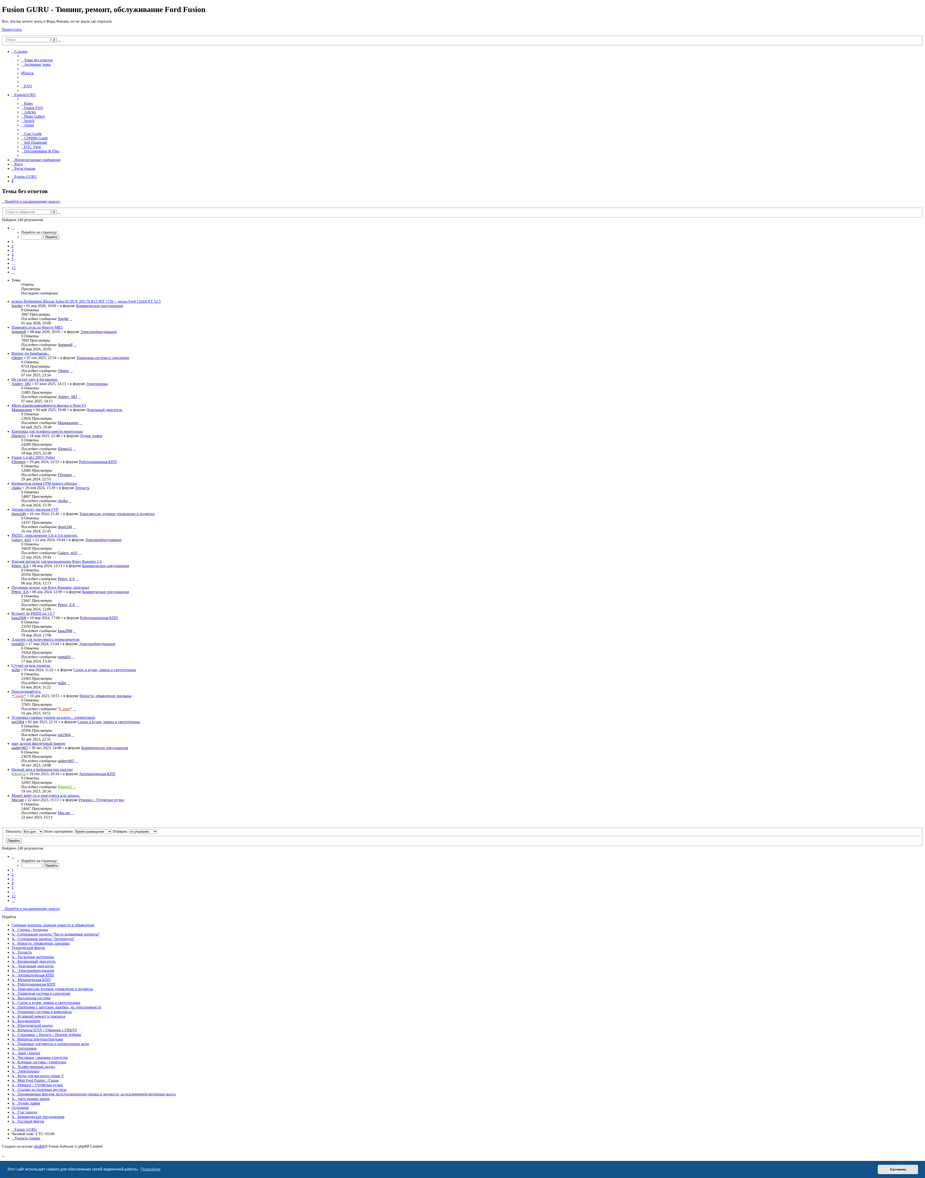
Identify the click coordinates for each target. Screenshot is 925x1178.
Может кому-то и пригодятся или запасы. (46, 795)
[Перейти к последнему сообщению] (71, 319)
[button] (13, 228)
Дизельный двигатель (104, 410)
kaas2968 (19, 618)
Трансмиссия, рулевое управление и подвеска (117, 514)
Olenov (17, 358)
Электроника (97, 384)
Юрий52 (19, 774)
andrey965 (20, 748)
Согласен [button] (898, 1169)
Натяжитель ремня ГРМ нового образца (44, 483)
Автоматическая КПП (97, 774)
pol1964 (18, 722)
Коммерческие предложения (99, 306)
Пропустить (12, 29)
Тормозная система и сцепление (102, 358)
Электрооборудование (98, 332)
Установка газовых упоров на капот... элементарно (53, 717)
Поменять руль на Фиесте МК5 (37, 327)
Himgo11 (19, 436)
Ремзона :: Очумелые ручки (101, 800)
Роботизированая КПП (98, 462)
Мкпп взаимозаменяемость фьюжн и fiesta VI (49, 405)
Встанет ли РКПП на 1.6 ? (33, 613)
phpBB (39, 1146)
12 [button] (13, 268)
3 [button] (12, 250)
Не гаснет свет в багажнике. (35, 379)
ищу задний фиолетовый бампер (38, 743)
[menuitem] (37, 60)
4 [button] (12, 255)
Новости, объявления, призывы (105, 696)
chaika (16, 488)
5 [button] (12, 259)
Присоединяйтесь (26, 691)
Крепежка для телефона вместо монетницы (47, 431)
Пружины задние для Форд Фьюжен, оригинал (50, 587)
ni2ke (16, 670)
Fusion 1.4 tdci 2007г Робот (33, 457)
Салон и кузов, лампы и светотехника (104, 670)
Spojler (17, 306)
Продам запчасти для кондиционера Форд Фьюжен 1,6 (57, 561)
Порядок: (121, 831)
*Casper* (19, 696)
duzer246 (19, 514)
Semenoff (19, 332)
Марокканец (22, 410)
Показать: (14, 831)
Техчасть (82, 488)
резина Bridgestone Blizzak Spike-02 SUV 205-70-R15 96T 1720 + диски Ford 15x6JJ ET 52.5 (86, 301)
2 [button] (12, 246)
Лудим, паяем (91, 436)
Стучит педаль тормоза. (31, 665)
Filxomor (19, 462)
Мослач (18, 800)
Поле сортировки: (59, 831)
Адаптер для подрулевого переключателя (45, 639)
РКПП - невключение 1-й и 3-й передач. (45, 535)
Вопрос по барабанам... (31, 353)
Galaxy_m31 (21, 540)
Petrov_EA (20, 566)
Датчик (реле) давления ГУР (35, 509)
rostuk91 (18, 644)
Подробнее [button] (150, 1169)
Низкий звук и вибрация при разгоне (42, 769)
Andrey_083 (21, 384)
